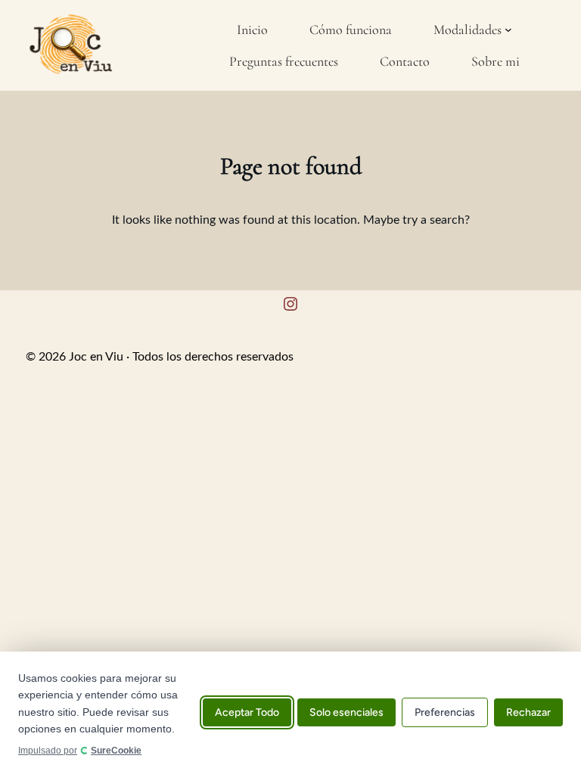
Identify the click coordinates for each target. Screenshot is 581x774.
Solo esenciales (346, 713)
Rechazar (528, 713)
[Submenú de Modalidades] (508, 29)
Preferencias (445, 713)
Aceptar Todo (247, 713)
